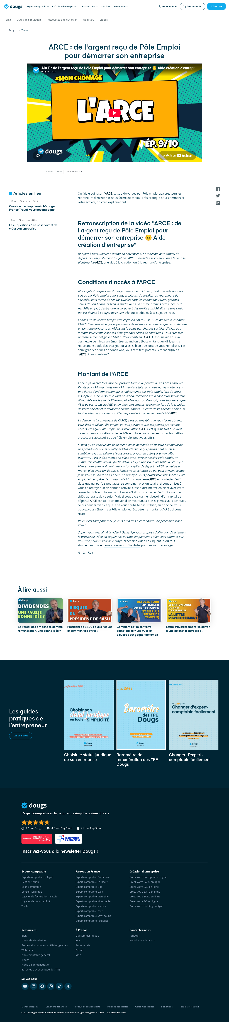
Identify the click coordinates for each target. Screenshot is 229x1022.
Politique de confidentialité (87, 1006)
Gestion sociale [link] (30, 882)
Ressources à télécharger (62, 19)
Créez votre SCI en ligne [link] (144, 901)
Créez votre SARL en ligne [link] (145, 891)
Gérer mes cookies (144, 1006)
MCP (78, 955)
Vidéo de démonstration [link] (35, 964)
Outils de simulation (29, 19)
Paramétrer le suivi (189, 1006)
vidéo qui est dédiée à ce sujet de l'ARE (148, 313)
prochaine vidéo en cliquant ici (144, 541)
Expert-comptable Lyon (89, 891)
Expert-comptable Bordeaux (92, 877)
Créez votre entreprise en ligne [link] (148, 877)
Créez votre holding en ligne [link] (146, 906)
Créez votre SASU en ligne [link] (145, 882)
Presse (79, 950)
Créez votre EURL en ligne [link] (145, 896)
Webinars (88, 19)
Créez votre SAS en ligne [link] (144, 886)
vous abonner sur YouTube (122, 545)
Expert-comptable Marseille (92, 896)
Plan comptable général (35, 955)
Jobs (78, 940)
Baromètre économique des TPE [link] (40, 969)
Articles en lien (27, 194)
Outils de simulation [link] (33, 940)
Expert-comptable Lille (88, 886)
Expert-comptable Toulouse (91, 920)
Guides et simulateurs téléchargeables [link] (44, 945)
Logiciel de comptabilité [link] (35, 901)
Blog (8, 19)
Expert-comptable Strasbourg (93, 916)
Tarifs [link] (24, 906)
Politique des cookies (117, 1006)
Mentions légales (29, 1006)
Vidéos (104, 19)
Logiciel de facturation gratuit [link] (39, 896)
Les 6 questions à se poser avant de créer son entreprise (33, 227)
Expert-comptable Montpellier (93, 901)
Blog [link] (24, 935)
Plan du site (167, 1006)
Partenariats (82, 945)
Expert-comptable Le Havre (91, 882)
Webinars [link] (27, 950)
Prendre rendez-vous (142, 940)
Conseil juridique (31, 891)
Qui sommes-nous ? (87, 935)
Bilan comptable (31, 886)
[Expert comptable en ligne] (13, 6)
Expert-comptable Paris (89, 911)
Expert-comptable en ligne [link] (37, 877)
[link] (192, 6)
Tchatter (135, 935)
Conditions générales (56, 1006)
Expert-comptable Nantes (90, 906)
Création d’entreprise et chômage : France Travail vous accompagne (32, 208)
